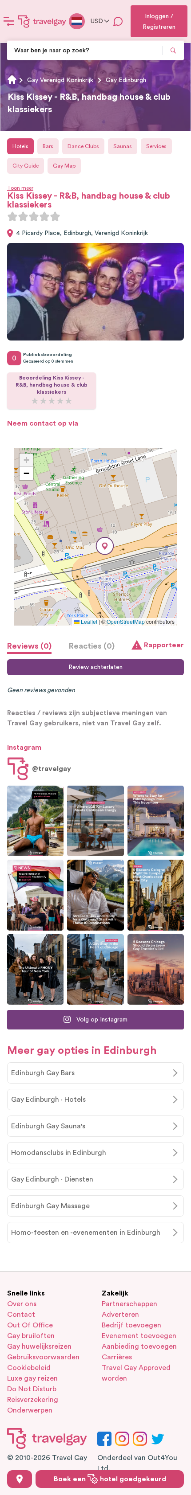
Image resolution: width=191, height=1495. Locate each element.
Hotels (20, 146)
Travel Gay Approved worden (136, 1373)
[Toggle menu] (9, 21)
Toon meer (20, 188)
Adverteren (120, 1314)
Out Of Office (30, 1325)
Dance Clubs (83, 146)
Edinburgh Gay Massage (50, 1205)
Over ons (21, 1303)
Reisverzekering (32, 1399)
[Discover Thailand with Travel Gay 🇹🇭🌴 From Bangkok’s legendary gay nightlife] (35, 821)
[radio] (12, 216)
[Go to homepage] (42, 21)
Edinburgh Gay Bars (43, 1072)
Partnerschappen (129, 1303)
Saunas (122, 146)
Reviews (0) (29, 646)
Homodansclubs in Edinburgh (58, 1152)
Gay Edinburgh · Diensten (52, 1179)
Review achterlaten (95, 667)
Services (156, 146)
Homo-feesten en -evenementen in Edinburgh (85, 1232)
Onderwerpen (29, 1410)
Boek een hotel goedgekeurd (110, 1479)
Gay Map (64, 165)
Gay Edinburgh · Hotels (48, 1099)
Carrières (117, 1357)
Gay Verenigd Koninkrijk (60, 80)
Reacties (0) (92, 646)
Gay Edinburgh (126, 80)
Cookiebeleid (29, 1367)
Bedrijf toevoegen (131, 1325)
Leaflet (88, 621)
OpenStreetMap (126, 621)
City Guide (25, 165)
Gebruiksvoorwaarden (43, 1357)
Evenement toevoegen (139, 1335)
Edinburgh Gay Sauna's (48, 1126)
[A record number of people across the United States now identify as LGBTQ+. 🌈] (35, 895)
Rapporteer (164, 645)
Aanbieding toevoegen (139, 1346)
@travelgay (51, 768)
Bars (48, 146)
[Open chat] (118, 21)
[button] (105, 546)
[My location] (19, 1479)
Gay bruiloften (31, 1335)
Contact (21, 1314)
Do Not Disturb (31, 1389)
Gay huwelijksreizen (39, 1346)
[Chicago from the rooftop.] (95, 969)
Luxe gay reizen (32, 1378)
